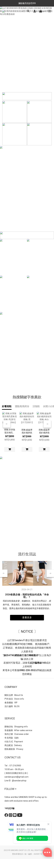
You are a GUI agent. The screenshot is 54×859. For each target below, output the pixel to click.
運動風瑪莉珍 (22, 406)
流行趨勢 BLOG (12, 706)
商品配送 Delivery (13, 745)
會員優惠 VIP (10, 702)
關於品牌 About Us (13, 695)
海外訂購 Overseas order (16, 734)
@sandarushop (19, 780)
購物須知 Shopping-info (16, 726)
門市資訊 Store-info (14, 699)
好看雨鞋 (7, 406)
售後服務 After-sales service (18, 730)
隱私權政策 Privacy (13, 749)
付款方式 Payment (13, 741)
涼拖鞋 (36, 406)
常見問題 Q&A (11, 738)
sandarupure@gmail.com (16, 777)
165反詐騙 (9, 808)
